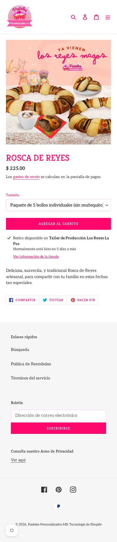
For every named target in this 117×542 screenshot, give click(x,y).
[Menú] (107, 17)
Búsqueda (20, 349)
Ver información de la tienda (36, 256)
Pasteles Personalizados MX (48, 524)
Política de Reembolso (31, 364)
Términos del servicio (30, 378)
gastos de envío (26, 177)
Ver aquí (18, 460)
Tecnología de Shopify (85, 524)
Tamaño (12, 195)
